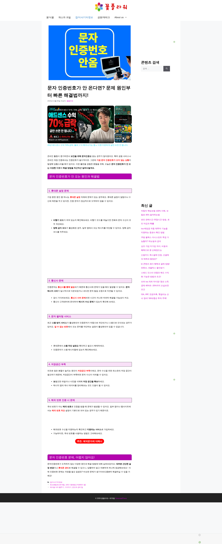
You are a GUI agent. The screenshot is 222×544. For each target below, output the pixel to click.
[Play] (116, 113)
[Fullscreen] (129, 113)
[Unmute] (118, 113)
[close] (112, 535)
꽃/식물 (50, 17)
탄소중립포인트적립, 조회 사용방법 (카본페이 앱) (68, 485)
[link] (51, 109)
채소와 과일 (65, 17)
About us (119, 17)
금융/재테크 (104, 17)
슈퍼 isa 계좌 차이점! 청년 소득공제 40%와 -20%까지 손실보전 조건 (155, 286)
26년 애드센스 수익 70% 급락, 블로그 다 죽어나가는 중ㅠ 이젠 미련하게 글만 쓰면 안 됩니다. (80, 109)
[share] (109, 109)
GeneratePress (121, 498)
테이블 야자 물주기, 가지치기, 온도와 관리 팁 (66, 487)
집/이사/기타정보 (84, 17)
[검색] (166, 68)
